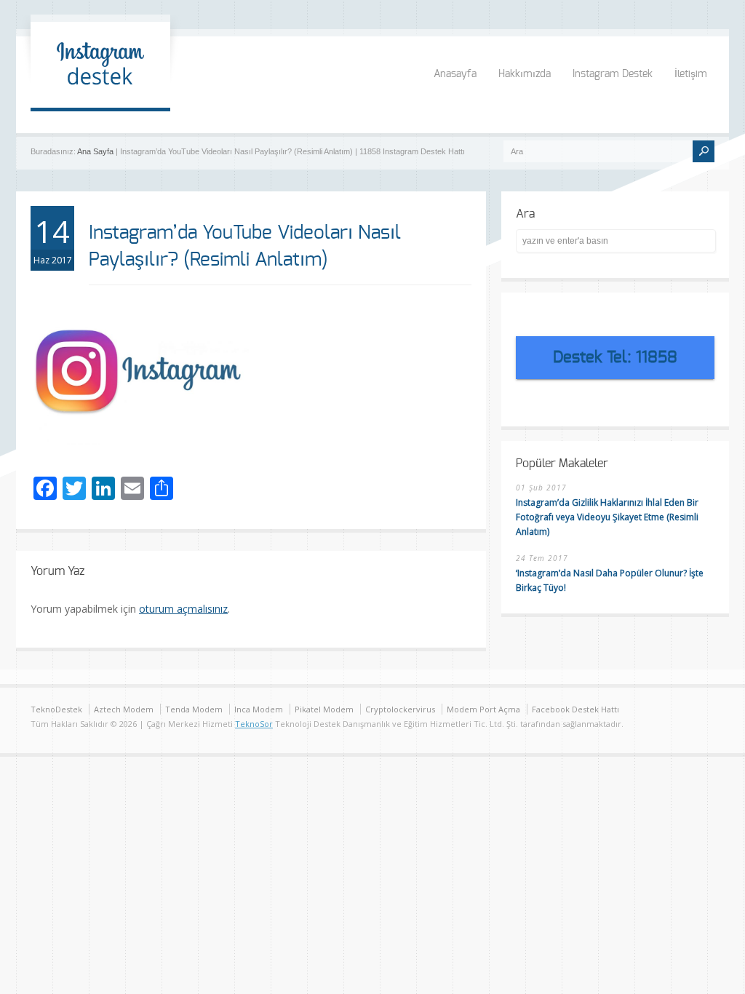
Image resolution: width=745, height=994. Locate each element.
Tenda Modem (194, 709)
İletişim (690, 74)
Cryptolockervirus (400, 709)
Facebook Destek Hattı (575, 709)
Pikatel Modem (324, 709)
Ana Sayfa (95, 151)
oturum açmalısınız (183, 609)
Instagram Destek (613, 74)
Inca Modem (258, 709)
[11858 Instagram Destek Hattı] (100, 93)
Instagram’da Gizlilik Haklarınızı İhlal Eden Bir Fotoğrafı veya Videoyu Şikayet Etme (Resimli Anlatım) (607, 517)
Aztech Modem (124, 709)
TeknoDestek (56, 709)
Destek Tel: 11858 (615, 357)
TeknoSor (254, 723)
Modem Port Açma (483, 709)
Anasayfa (455, 74)
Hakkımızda (524, 74)
